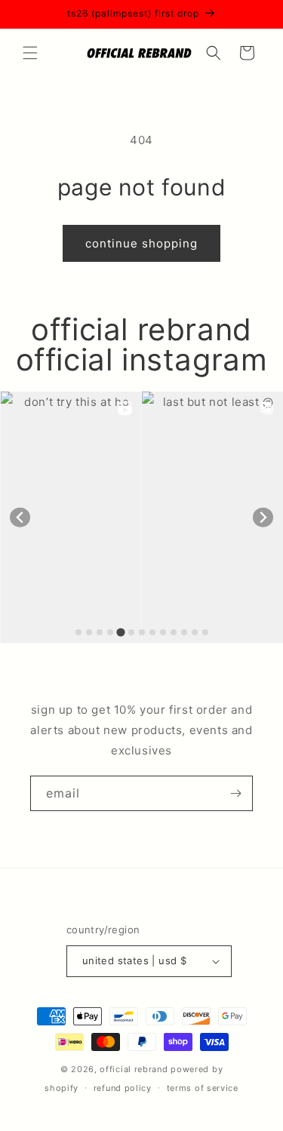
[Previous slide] (20, 517)
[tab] (78, 632)
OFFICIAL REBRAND (134, 1069)
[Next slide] (263, 517)
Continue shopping (141, 243)
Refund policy (123, 1088)
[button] (30, 52)
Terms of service (202, 1088)
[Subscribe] (235, 793)
